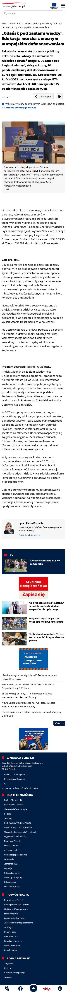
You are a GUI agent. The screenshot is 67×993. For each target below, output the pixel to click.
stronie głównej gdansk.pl (21, 107)
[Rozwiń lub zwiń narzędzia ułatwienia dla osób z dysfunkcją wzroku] (60, 989)
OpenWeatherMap (30, 788)
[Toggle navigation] (63, 5)
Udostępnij (45, 96)
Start (4, 23)
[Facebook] (20, 989)
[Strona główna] (7, 989)
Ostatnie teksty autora (29, 535)
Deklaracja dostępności (14, 779)
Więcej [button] (58, 723)
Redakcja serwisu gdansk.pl (16, 774)
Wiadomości (16, 23)
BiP (5, 783)
